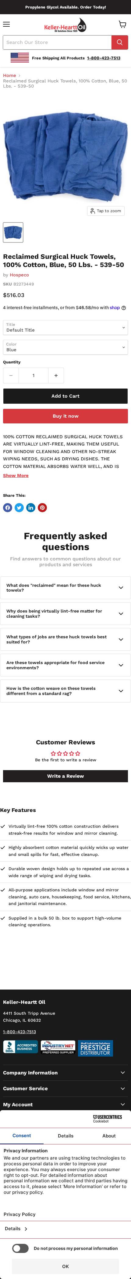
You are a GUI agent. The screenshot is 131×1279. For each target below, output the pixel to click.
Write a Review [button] (65, 776)
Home (9, 75)
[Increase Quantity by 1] (56, 375)
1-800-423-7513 (19, 1031)
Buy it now (66, 416)
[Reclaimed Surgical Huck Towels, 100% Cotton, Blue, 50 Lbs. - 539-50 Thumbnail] (13, 232)
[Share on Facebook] (7, 507)
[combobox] (57, 42)
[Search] (120, 42)
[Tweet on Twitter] (19, 507)
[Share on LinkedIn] (30, 507)
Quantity (11, 362)
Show (16, 475)
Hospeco (19, 275)
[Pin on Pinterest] (42, 507)
